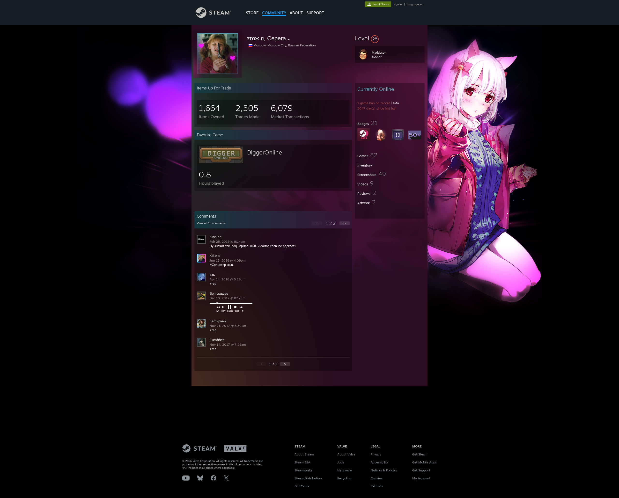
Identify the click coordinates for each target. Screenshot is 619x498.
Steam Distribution (308, 478)
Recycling (344, 478)
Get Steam (419, 454)
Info (396, 103)
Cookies (376, 478)
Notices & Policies (384, 470)
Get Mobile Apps (424, 462)
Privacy (376, 454)
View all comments (211, 223)
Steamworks (303, 470)
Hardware (344, 470)
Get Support (421, 470)
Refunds (377, 486)
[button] (390, 38)
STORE (252, 12)
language (413, 4)
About (296, 12)
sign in (398, 4)
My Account (421, 478)
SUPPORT (315, 12)
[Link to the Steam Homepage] (213, 17)
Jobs (340, 462)
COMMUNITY (274, 12)
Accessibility (380, 462)
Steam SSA (302, 462)
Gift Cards (302, 486)
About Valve (346, 454)
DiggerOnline (264, 152)
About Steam (304, 454)
